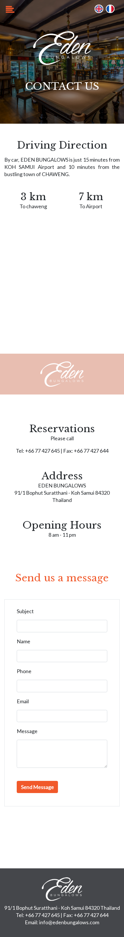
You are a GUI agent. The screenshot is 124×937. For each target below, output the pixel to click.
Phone (24, 671)
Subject (25, 611)
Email (23, 701)
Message (27, 731)
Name (23, 641)
